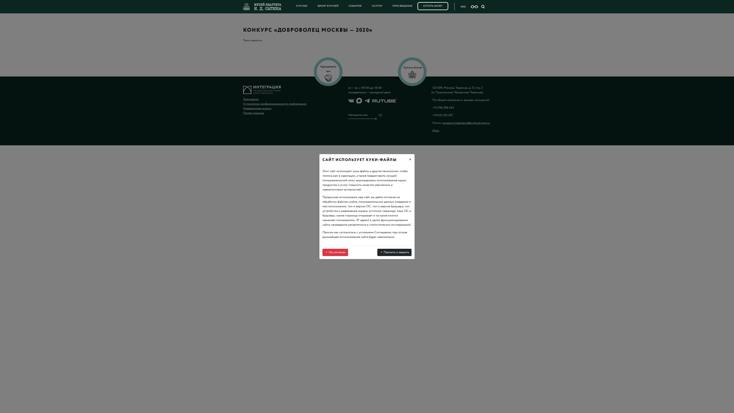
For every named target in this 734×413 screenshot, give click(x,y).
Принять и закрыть (396, 252)
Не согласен (337, 252)
